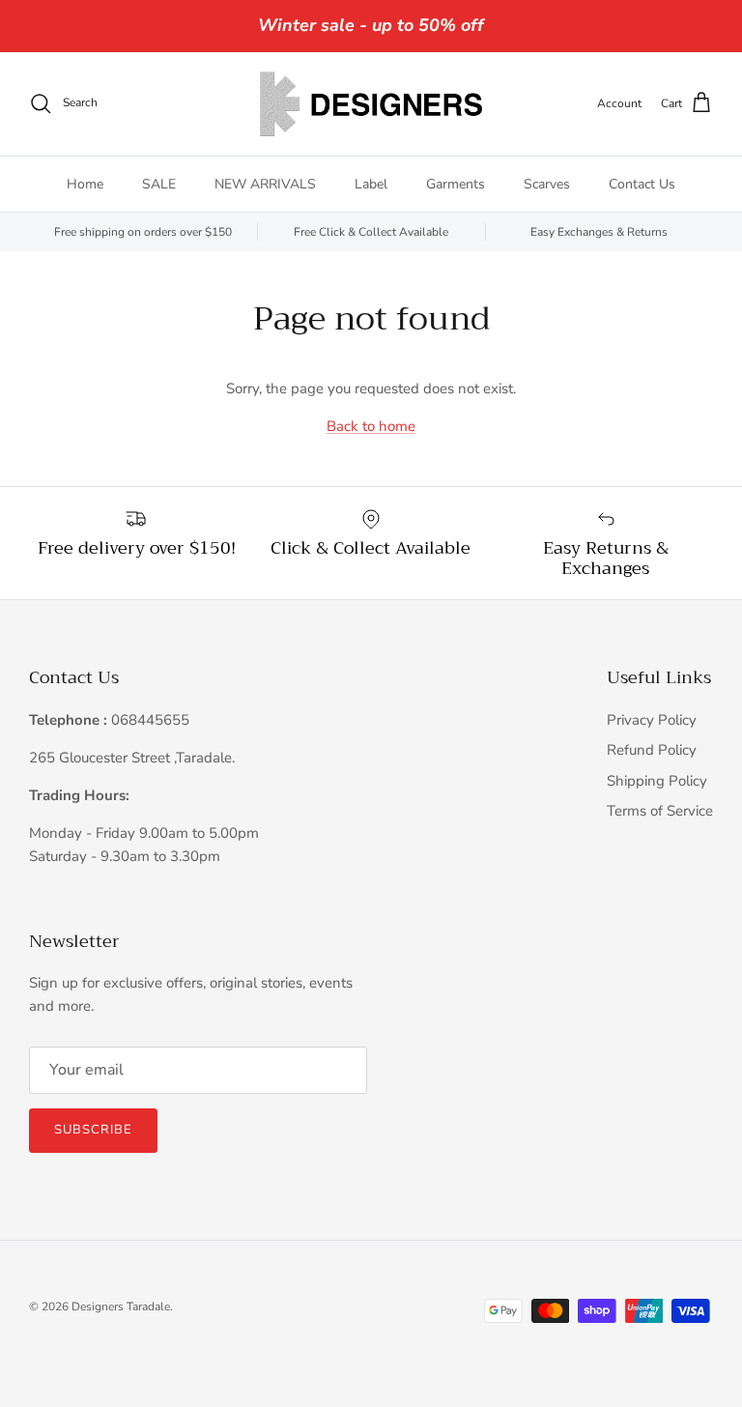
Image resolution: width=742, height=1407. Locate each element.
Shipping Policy (657, 780)
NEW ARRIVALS (265, 184)
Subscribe (93, 1129)
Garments (455, 184)
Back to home (371, 426)
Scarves (547, 184)
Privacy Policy (652, 720)
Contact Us (642, 184)
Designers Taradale (120, 1306)
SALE (159, 184)
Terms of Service (660, 810)
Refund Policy (652, 750)
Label (371, 184)
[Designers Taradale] (371, 104)
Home (85, 184)
